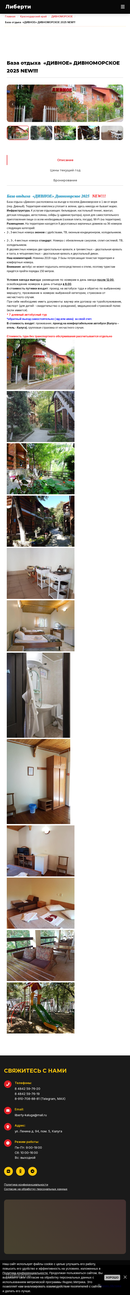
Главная (10, 16)
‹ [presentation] (12, 104)
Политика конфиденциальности (26, 1184)
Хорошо (112, 1277)
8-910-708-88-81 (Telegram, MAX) (40, 1099)
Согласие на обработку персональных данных (35, 1189)
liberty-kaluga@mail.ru (31, 1115)
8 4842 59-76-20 (27, 1088)
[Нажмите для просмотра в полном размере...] (40, 388)
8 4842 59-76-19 (27, 1094)
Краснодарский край (33, 16)
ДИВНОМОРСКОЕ (62, 16)
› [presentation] (117, 104)
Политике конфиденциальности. (25, 1273)
